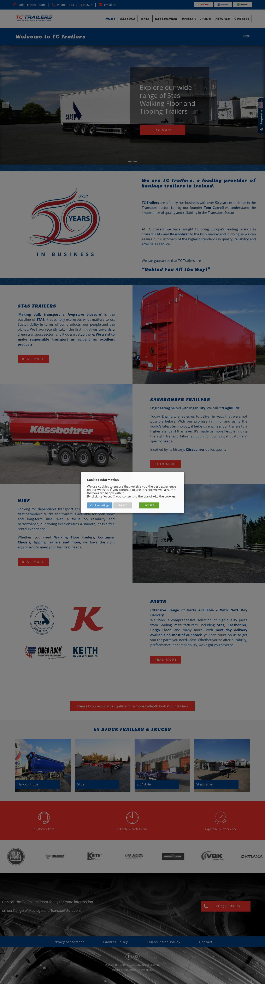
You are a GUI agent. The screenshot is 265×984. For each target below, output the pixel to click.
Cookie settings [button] (99, 505)
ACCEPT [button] (149, 505)
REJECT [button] (123, 505)
